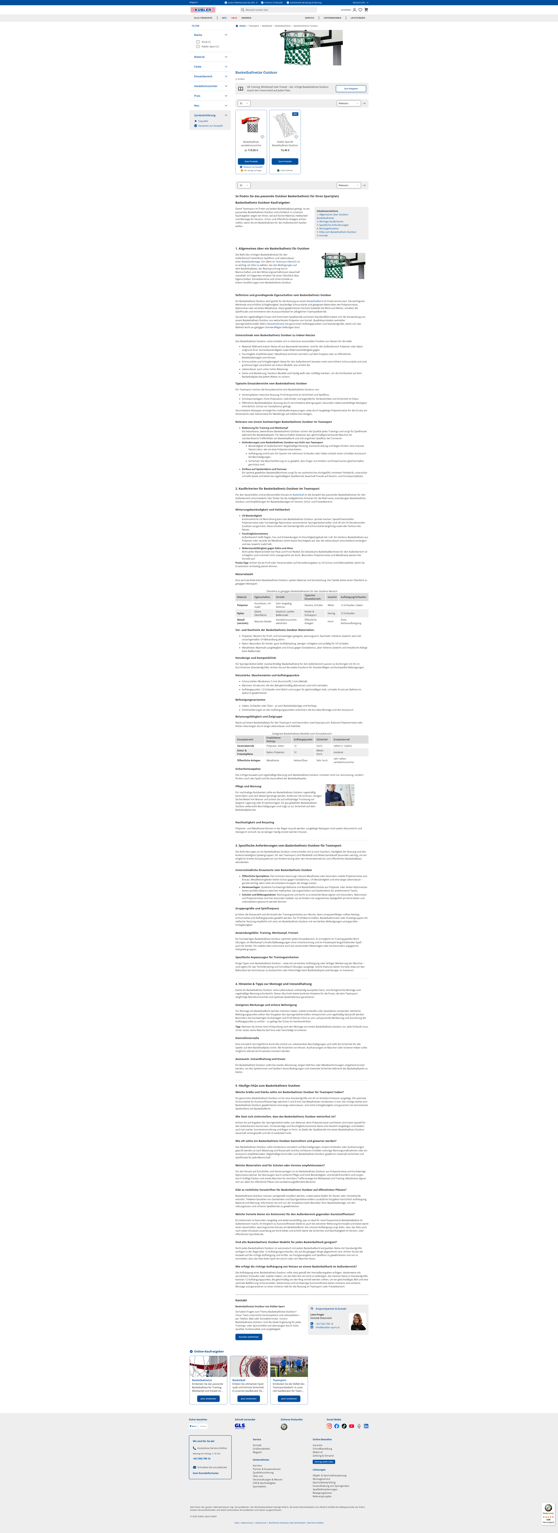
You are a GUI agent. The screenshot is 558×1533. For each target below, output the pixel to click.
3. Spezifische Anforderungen (333, 225)
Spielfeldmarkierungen (325, 1489)
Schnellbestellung (322, 1448)
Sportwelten (259, 1486)
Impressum (261, 1522)
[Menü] (553, 1504)
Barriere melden (316, 1522)
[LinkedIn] (366, 1426)
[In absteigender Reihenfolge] (364, 103)
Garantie (317, 1445)
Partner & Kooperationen (267, 1469)
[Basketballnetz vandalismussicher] (251, 125)
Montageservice (321, 1479)
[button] (210, 35)
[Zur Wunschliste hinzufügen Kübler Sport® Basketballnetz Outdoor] (296, 137)
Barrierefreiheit (297, 1522)
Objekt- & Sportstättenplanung (329, 1475)
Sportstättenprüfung (324, 1482)
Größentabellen (261, 1448)
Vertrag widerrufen (323, 1461)
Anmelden (346, 9)
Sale (234, 17)
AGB (237, 1522)
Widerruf (317, 1452)
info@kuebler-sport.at (328, 1327)
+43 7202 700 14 (324, 1323)
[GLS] (256, 1426)
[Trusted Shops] (302, 1427)
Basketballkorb (315, 301)
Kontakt (257, 1445)
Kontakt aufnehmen (249, 1336)
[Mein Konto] (354, 10)
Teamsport (254, 25)
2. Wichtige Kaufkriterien (330, 221)
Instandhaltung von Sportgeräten (331, 1486)
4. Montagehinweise (328, 228)
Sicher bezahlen (198, 1419)
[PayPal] (193, 1426)
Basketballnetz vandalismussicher (251, 143)
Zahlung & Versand (323, 1455)
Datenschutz (247, 1522)
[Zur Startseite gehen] (203, 9)
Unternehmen (332, 17)
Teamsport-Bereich (286, 261)
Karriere (257, 1465)
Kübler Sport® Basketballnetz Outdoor (285, 143)
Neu (224, 17)
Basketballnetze (283, 25)
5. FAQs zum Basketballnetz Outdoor (336, 232)
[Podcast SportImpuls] (359, 1426)
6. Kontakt (322, 235)
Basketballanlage (251, 261)
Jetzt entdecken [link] (208, 1398)
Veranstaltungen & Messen (267, 1479)
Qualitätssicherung (263, 1472)
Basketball (267, 25)
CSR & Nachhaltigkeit (264, 1483)
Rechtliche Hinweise (278, 1522)
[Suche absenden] (242, 10)
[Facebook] (336, 1426)
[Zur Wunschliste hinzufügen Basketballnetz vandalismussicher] (262, 137)
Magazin (257, 1452)
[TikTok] (344, 1426)
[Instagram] (329, 1426)
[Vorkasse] (203, 1426)
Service (309, 17)
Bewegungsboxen (322, 1492)
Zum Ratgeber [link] (351, 88)
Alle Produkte (203, 17)
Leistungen (358, 17)
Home (242, 25)
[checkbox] (212, 42)
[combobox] (278, 10)
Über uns (258, 1476)
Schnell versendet (245, 1419)
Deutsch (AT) (359, 2)
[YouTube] (351, 1426)
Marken (246, 17)
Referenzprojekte (322, 1496)
